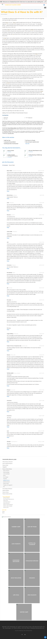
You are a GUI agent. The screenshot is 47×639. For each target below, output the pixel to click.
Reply (8, 191)
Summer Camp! (16, 526)
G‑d (10, 53)
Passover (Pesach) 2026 (18, 9)
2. (2, 119)
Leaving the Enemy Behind (10, 142)
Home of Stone (10, 150)
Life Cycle (16, 595)
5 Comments (9, 151)
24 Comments (31, 151)
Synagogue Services (32, 561)
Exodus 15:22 (6, 117)
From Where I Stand (12, 127)
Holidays (32, 578)
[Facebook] (22, 634)
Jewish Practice (4, 9)
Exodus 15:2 (30, 117)
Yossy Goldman (4, 14)
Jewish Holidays (10, 9)
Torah (31, 55)
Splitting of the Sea (37, 9)
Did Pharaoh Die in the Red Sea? (11, 143)
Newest (10, 165)
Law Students (16, 543)
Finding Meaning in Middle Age (35, 154)
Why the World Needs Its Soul (35, 150)
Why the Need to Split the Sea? (32, 142)
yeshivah (5, 87)
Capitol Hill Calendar (32, 543)
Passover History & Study (28, 9)
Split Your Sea (7, 140)
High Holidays (32, 595)
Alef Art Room (31, 526)
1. (2, 117)
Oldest (13, 165)
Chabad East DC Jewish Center (13, 4)
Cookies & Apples (11, 154)
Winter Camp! (24, 612)
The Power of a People (30, 140)
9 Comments (30, 156)
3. (24, 117)
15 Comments (9, 157)
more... (45, 1)
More (4, 486)
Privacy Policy (30, 630)
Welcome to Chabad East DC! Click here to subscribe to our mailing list (22, 1)
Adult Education (16, 578)
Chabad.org (21, 630)
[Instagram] (25, 634)
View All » (27, 143)
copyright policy (11, 133)
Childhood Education (16, 560)
